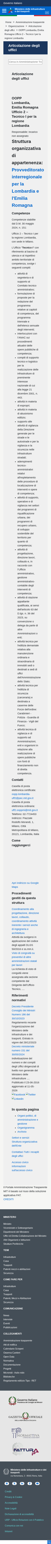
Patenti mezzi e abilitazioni (16, 1269)
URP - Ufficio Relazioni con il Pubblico (24, 1520)
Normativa (8, 1360)
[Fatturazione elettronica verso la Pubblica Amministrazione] (25, 1449)
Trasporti (7, 1265)
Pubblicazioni (10, 1327)
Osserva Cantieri (11, 1352)
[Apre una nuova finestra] (18, 1094)
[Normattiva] (25, 1433)
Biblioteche (9, 1376)
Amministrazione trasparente (30, 22)
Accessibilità (11, 1503)
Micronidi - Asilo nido (13, 1372)
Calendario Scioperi (13, 1349)
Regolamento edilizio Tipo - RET (19, 1380)
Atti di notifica (10, 1345)
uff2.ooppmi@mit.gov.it (25, 810)
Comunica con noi (14, 1525)
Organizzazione (16, 26)
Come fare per (12, 1279)
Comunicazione (13, 1308)
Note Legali (10, 1508)
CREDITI (8, 1199)
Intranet (8, 1531)
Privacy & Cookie (13, 1497)
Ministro (7, 1224)
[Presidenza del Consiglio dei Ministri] (25, 1401)
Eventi (6, 1323)
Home (8, 22)
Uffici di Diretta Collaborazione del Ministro (24, 1236)
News (6, 1315)
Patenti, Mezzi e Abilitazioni (17, 1298)
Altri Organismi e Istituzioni (16, 1240)
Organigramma (25, 1127)
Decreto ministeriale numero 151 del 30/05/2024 (23, 1050)
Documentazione (12, 1364)
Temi (6, 1250)
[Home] (11, 10)
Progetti (7, 1368)
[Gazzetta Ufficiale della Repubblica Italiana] (25, 1417)
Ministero (9, 1217)
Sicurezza (8, 1273)
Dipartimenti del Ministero (16, 1232)
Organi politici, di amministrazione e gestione (27, 1119)
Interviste (7, 1319)
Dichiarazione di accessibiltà (19, 1514)
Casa (6, 1261)
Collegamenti (12, 1334)
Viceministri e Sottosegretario (18, 1228)
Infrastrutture (9, 1257)
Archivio (21, 1131)
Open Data (8, 1356)
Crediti (8, 1491)
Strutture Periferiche (13, 1244)
